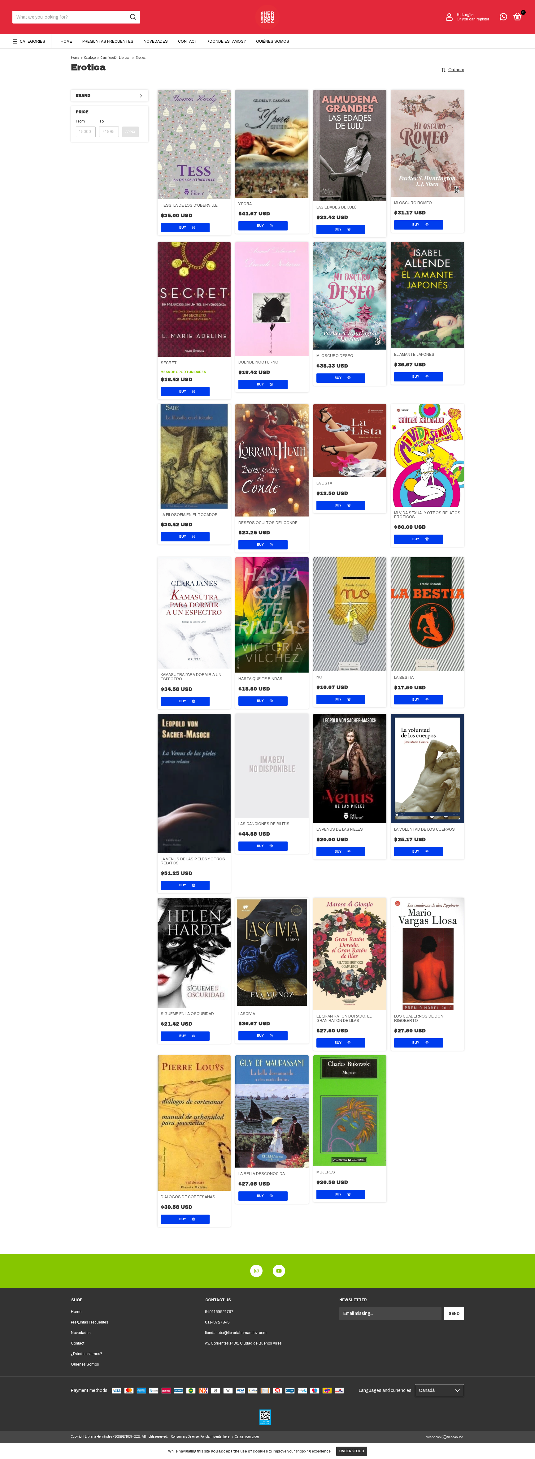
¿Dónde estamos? (226, 41)
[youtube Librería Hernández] (279, 1271)
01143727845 (217, 1322)
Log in (467, 15)
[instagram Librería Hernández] (256, 1271)
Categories (32, 41)
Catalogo (90, 57)
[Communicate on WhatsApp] (503, 18)
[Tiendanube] (444, 1437)
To (101, 121)
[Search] (133, 17)
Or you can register (473, 19)
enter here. (222, 1436)
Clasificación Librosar (116, 57)
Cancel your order (247, 1436)
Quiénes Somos (272, 41)
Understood (351, 1451)
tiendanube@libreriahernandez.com (236, 1333)
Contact (187, 41)
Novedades (156, 41)
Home (66, 41)
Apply (130, 131)
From (80, 121)
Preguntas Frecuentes (107, 41)
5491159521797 (219, 1312)
